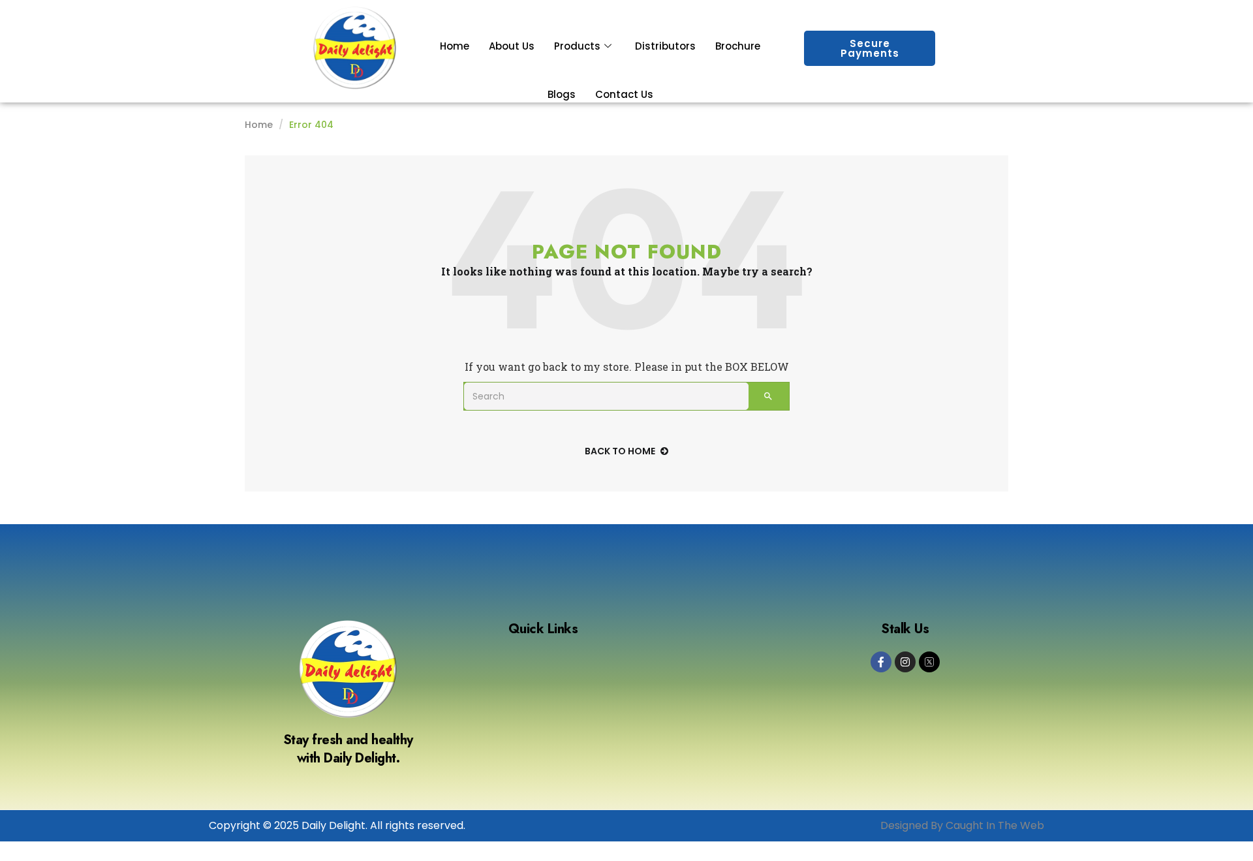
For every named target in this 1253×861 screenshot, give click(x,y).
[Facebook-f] (881, 661)
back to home (620, 451)
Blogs (562, 94)
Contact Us (624, 94)
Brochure (737, 46)
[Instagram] (905, 661)
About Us (511, 46)
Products (577, 46)
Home (454, 46)
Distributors (665, 46)
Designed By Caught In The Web (962, 825)
